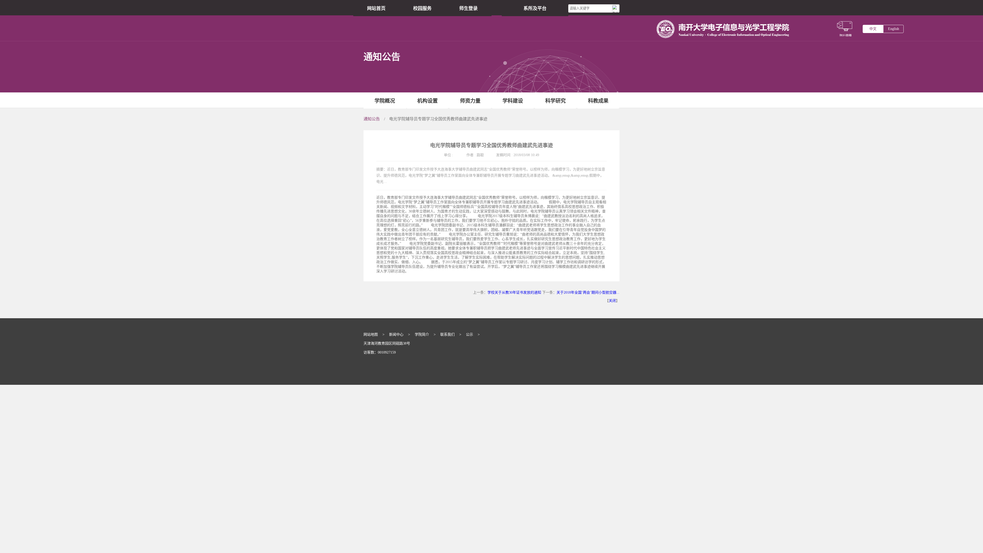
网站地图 (371, 334)
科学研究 (555, 101)
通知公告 (372, 119)
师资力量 (470, 101)
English (893, 29)
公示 (469, 334)
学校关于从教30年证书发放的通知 (514, 292)
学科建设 (513, 101)
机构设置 (427, 101)
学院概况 (385, 101)
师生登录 (468, 8)
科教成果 (598, 101)
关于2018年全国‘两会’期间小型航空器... (588, 292)
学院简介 (422, 334)
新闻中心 (396, 334)
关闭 (612, 301)
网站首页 (376, 8)
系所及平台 (535, 8)
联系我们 (447, 334)
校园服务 (422, 8)
